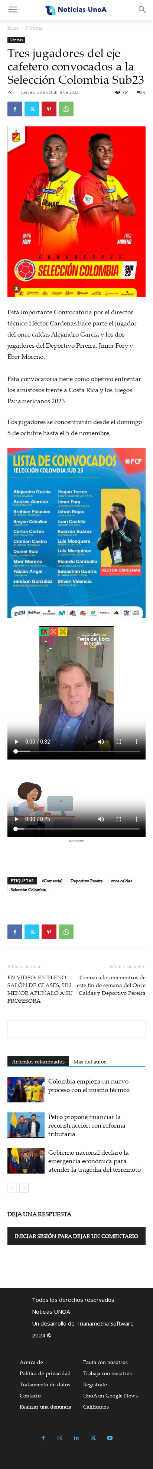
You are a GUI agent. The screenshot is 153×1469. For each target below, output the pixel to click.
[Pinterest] (49, 109)
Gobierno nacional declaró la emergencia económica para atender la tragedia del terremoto (94, 1161)
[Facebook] (14, 109)
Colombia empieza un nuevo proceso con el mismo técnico (89, 1085)
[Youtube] (110, 1438)
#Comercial (52, 881)
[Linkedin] (76, 1438)
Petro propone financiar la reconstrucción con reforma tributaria (87, 1125)
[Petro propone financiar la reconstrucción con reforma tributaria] (26, 1125)
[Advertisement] (76, 854)
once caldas (121, 881)
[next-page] (24, 1188)
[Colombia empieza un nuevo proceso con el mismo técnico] (26, 1089)
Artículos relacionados (38, 1061)
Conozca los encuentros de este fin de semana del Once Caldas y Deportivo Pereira (111, 984)
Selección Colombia (28, 890)
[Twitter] (32, 109)
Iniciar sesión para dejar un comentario (76, 1236)
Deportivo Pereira (87, 881)
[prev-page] (12, 1188)
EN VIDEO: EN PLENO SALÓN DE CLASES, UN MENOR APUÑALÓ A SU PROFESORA (40, 988)
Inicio (13, 28)
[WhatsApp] (66, 109)
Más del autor (90, 1061)
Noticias (34, 28)
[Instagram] (59, 1438)
